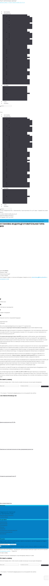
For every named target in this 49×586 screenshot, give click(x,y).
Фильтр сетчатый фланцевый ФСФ (17, 60)
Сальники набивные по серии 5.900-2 (18, 32)
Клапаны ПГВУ (10, 45)
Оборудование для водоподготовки (14, 221)
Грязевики (9, 15)
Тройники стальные (11, 98)
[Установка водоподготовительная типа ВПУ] (8, 269)
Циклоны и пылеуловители (13, 29)
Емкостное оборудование (13, 54)
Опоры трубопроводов (12, 70)
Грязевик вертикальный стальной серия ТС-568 (20, 27)
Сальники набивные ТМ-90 (18, 35)
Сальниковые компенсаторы (16, 49)
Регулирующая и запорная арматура (15, 90)
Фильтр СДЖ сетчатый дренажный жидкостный (16, 63)
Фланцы (8, 69)
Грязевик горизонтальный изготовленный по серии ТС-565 (20, 18)
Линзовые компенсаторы (15, 50)
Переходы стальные (11, 97)
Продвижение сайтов (5, 551)
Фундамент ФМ (12, 79)
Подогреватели (10, 88)
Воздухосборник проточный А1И (17, 57)
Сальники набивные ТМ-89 (18, 33)
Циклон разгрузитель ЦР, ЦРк (7, 422)
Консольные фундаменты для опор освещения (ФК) (16, 81)
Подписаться (13, 544)
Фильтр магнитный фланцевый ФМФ (17, 66)
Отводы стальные (11, 96)
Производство (7, 13)
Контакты (6, 103)
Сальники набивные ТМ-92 (18, 37)
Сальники (9, 31)
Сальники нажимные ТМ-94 (18, 41)
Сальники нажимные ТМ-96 (18, 44)
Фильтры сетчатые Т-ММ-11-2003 (17, 65)
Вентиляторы (10, 92)
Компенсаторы (10, 48)
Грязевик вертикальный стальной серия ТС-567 (20, 25)
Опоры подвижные (13, 73)
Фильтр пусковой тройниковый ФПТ (17, 61)
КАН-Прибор (3, 221)
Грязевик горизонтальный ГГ (16, 16)
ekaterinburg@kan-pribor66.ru (6, 215)
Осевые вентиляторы (14, 93)
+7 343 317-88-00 (4, 517)
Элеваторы (9, 89)
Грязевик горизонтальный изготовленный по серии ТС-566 (20, 21)
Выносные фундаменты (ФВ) (15, 83)
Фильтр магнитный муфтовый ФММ (17, 68)
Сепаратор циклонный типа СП (8, 476)
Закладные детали (11, 78)
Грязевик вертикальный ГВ (15, 23)
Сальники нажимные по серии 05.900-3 (18, 39)
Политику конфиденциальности (6, 547)
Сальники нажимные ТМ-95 (18, 43)
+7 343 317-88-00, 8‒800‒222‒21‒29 (8, 214)
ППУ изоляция (10, 100)
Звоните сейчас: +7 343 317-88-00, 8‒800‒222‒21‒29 (12, 2)
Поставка (6, 85)
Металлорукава (10, 86)
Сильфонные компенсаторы (13, 46)
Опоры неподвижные (14, 72)
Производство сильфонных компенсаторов (12, 76)
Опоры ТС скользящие (14, 74)
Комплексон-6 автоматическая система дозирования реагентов (16, 449)
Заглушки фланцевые (11, 94)
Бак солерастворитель (6, 503)
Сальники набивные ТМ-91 (18, 36)
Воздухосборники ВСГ (12, 56)
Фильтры (9, 58)
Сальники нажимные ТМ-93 (18, 40)
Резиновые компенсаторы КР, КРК (17, 53)
